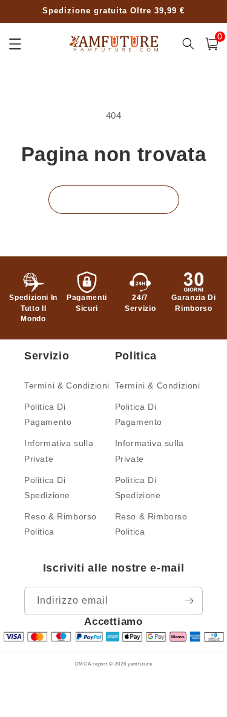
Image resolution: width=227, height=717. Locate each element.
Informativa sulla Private (58, 450)
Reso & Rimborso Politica (60, 524)
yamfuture (140, 664)
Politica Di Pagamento (47, 414)
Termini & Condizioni (67, 385)
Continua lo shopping (114, 199)
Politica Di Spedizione (47, 487)
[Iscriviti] (189, 601)
